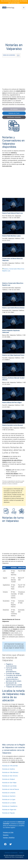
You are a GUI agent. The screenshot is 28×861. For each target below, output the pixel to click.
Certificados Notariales (14, 117)
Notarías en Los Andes (9, 786)
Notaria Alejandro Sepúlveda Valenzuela (11, 331)
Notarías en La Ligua (8, 799)
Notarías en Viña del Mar (10, 765)
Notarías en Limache (8, 792)
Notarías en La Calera (9, 803)
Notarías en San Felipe (9, 782)
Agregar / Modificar (9, 837)
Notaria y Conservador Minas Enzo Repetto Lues (12, 284)
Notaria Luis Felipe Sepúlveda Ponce (13, 355)
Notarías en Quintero (8, 796)
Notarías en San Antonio (10, 776)
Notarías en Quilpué (8, 779)
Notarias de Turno (14, 113)
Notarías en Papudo (8, 813)
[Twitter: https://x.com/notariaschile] (11, 844)
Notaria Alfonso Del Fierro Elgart (12, 402)
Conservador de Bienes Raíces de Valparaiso (12, 259)
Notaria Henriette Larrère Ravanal (12, 425)
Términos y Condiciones (11, 852)
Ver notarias (14, 109)
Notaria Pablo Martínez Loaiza (11, 236)
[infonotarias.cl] (8, 7)
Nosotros (5, 835)
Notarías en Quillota (8, 769)
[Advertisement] (14, 28)
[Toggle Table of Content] (17, 55)
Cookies (21, 852)
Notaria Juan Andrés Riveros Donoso (13, 308)
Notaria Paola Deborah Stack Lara (12, 213)
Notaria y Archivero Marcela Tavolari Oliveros (13, 379)
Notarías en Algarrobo (9, 809)
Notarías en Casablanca (9, 806)
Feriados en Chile (8, 832)
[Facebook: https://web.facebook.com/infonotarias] (5, 844)
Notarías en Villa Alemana (10, 772)
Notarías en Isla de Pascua (10, 789)
